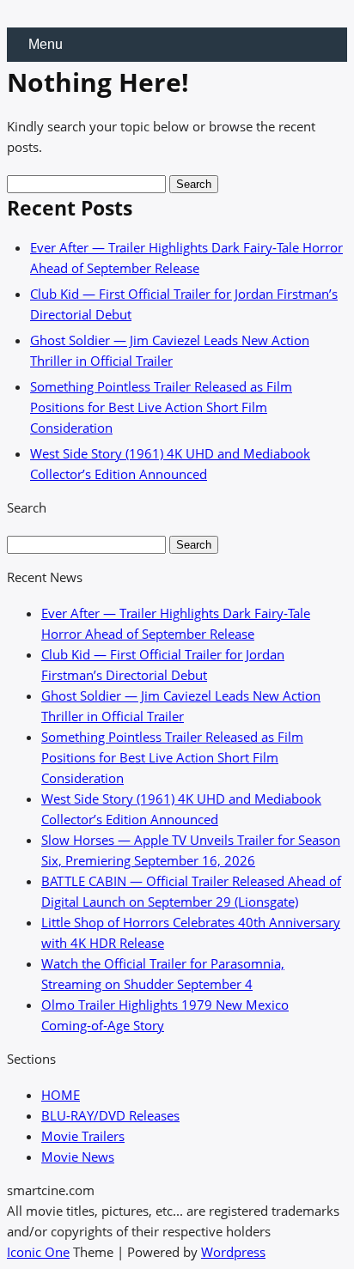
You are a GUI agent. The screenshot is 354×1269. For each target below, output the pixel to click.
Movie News (77, 1156)
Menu (45, 44)
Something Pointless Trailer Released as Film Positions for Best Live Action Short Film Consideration (161, 407)
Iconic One (38, 1251)
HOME (60, 1094)
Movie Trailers (83, 1136)
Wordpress (233, 1251)
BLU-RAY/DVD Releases (110, 1115)
